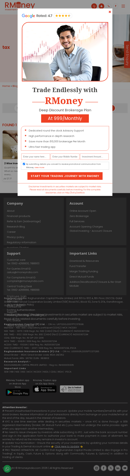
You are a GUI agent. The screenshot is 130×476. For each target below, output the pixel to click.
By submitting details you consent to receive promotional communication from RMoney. (63, 166)
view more (39, 167)
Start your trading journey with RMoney (65, 176)
